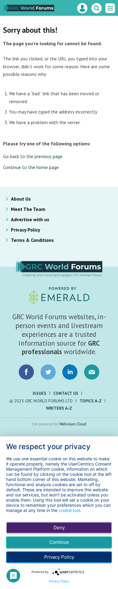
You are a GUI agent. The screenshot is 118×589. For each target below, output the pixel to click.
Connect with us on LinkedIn (70, 372)
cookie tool (69, 510)
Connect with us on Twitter (48, 372)
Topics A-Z (91, 401)
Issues (39, 393)
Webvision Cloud (72, 423)
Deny (59, 527)
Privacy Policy (25, 230)
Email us (92, 372)
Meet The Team (28, 209)
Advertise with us (30, 219)
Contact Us (65, 393)
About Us (21, 199)
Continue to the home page (31, 167)
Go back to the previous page (32, 156)
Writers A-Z (59, 408)
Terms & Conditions (32, 240)
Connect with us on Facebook (26, 372)
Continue (59, 542)
